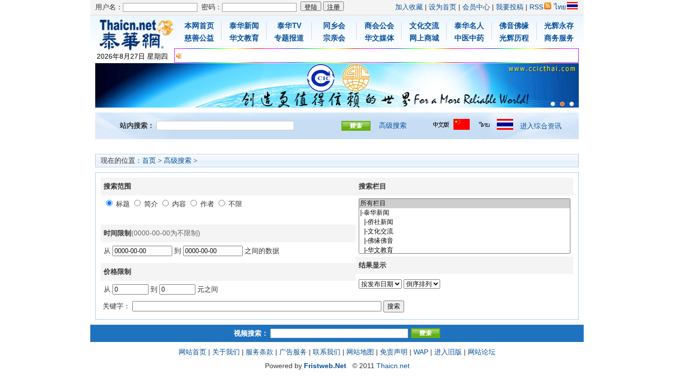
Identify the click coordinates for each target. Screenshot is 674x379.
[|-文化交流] (464, 231)
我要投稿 (510, 7)
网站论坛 (481, 352)
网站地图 (360, 352)
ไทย (560, 7)
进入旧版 (448, 352)
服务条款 (259, 352)
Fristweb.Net (325, 366)
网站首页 (192, 352)
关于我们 (226, 352)
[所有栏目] (464, 203)
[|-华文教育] (464, 250)
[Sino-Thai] (553, 104)
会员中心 (476, 7)
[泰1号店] (571, 104)
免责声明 (394, 352)
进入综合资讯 (541, 126)
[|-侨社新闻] (464, 222)
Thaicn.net (393, 366)
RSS (536, 7)
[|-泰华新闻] (464, 213)
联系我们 (326, 352)
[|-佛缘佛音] (464, 241)
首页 (149, 160)
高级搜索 (393, 125)
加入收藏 (409, 7)
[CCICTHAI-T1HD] (562, 104)
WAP (420, 352)
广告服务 (293, 352)
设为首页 (442, 7)
